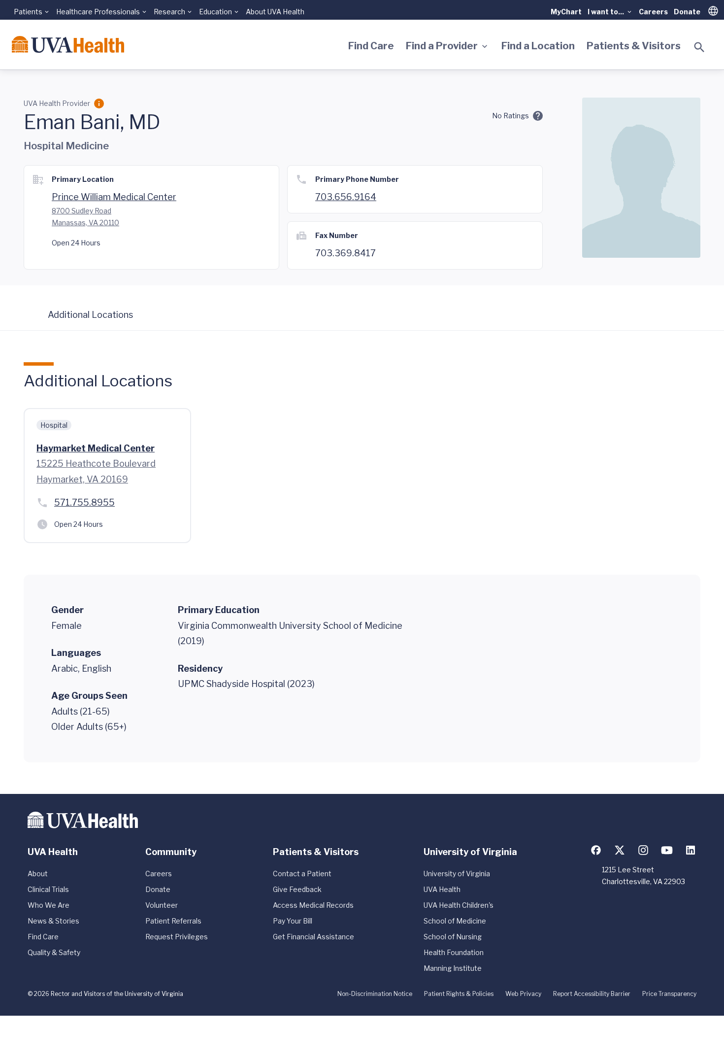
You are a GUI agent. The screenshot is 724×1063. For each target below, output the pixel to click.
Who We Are (48, 905)
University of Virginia (457, 873)
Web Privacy (523, 993)
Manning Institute (453, 968)
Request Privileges (176, 936)
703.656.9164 (345, 197)
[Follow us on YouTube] (667, 850)
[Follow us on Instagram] (643, 850)
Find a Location (538, 46)
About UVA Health (275, 11)
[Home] (68, 44)
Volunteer (161, 905)
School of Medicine (455, 921)
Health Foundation (454, 952)
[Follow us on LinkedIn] (690, 850)
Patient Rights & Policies (459, 993)
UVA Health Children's (459, 905)
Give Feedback (297, 889)
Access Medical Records (313, 905)
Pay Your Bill (292, 921)
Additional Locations (90, 314)
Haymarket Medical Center (95, 448)
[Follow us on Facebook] (596, 850)
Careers (653, 11)
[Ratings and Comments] (538, 116)
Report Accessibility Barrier (591, 993)
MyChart (566, 11)
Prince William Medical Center (114, 197)
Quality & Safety (54, 952)
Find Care (371, 46)
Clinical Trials (48, 889)
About (38, 873)
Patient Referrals (173, 921)
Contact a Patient (302, 873)
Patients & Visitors (634, 46)
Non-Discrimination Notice (374, 993)
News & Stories (53, 921)
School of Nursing (453, 936)
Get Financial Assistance (313, 936)
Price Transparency (669, 993)
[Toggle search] (699, 47)
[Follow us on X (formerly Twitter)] (619, 850)
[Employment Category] (99, 103)
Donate (687, 11)
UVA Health (442, 889)
